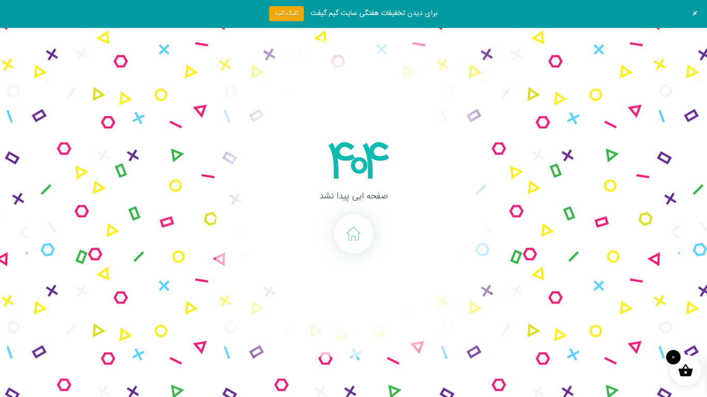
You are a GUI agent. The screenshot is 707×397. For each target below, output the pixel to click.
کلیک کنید (286, 13)
